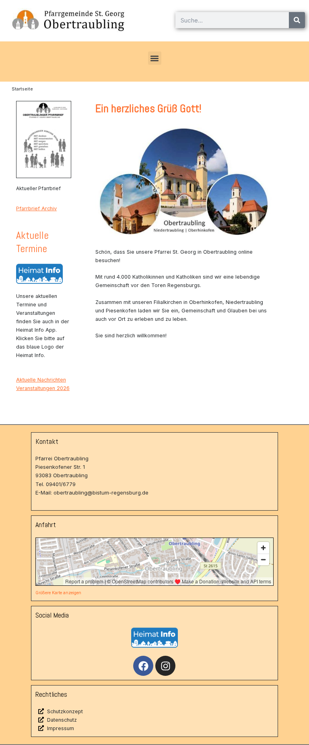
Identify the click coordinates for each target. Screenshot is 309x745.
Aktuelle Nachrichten (41, 380)
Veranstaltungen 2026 (43, 388)
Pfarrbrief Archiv (36, 208)
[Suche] (297, 20)
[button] (154, 58)
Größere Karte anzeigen (58, 592)
